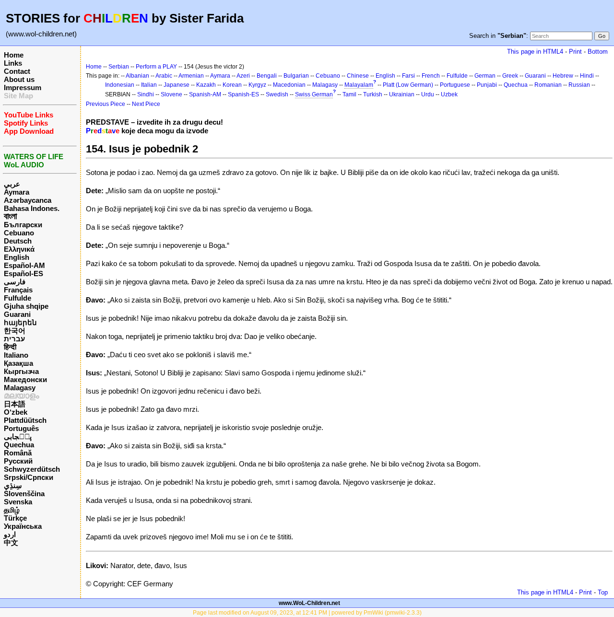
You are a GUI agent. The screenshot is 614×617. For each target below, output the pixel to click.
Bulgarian (296, 75)
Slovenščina (24, 493)
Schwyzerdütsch (32, 469)
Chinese (358, 75)
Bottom (598, 51)
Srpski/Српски (28, 477)
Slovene (171, 94)
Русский (18, 461)
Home (14, 55)
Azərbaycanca (27, 200)
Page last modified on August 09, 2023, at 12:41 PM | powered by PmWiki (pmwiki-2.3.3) (307, 612)
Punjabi (487, 84)
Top (603, 592)
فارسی (14, 282)
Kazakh (206, 84)
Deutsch (18, 241)
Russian (579, 84)
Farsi (408, 75)
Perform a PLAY (156, 66)
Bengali (267, 75)
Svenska (18, 502)
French (431, 75)
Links (13, 63)
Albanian (137, 75)
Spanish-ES (243, 94)
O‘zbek (15, 412)
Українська (23, 526)
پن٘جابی (18, 436)
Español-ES (23, 273)
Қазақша (18, 363)
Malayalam (358, 84)
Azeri (243, 75)
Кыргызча (21, 371)
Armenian (191, 75)
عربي (12, 184)
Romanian (548, 84)
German (485, 75)
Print (575, 51)
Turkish (372, 94)
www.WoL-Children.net (309, 603)
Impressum (22, 87)
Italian (149, 84)
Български (23, 225)
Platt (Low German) (408, 84)
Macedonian (289, 84)
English (16, 257)
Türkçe (15, 518)
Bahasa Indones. (31, 208)
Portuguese (455, 84)
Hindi (587, 75)
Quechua (19, 445)
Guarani (17, 314)
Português (21, 428)
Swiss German (314, 94)
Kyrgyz (257, 84)
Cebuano (19, 233)
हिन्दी (10, 347)
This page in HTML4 (535, 51)
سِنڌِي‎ (13, 485)
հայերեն (20, 322)
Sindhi (145, 94)
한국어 (14, 330)
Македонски (25, 379)
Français (18, 290)
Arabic (163, 75)
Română (18, 453)
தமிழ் (12, 510)
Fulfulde (17, 298)
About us (19, 79)
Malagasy (19, 388)
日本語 (14, 404)
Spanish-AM (205, 94)
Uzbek (449, 94)
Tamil (349, 94)
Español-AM (24, 265)
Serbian (118, 66)
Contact (17, 71)
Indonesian (119, 84)
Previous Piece (105, 104)
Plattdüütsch (25, 420)
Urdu (427, 94)
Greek (510, 75)
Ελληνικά (19, 249)
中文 (11, 542)
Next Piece (146, 104)
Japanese (176, 84)
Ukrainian (401, 94)
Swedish (277, 94)
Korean (232, 84)
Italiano (16, 355)
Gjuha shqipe (26, 306)
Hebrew (563, 75)
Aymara (16, 192)
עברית (14, 339)
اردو (10, 534)
